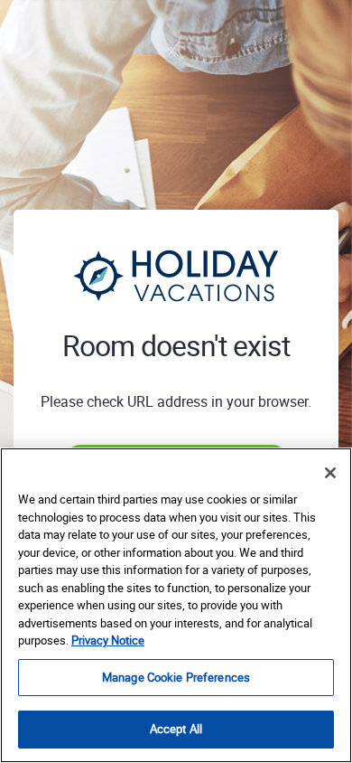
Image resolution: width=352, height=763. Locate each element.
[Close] (330, 473)
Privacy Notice (107, 640)
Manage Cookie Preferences (176, 677)
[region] (176, 605)
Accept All (176, 729)
